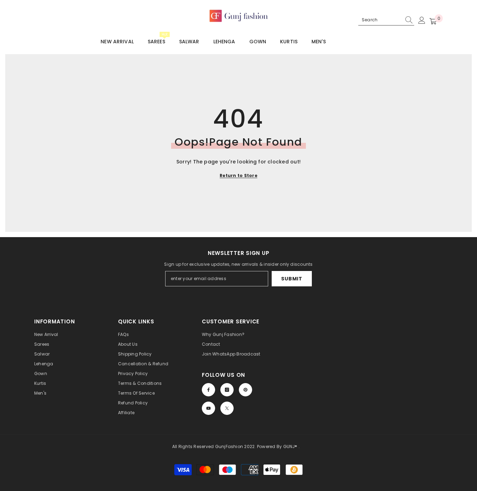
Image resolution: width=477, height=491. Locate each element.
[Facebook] (208, 389)
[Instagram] (227, 389)
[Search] (386, 20)
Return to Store (238, 175)
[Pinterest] (245, 389)
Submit (291, 278)
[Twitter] (227, 408)
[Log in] (421, 20)
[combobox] (380, 20)
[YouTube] (208, 408)
